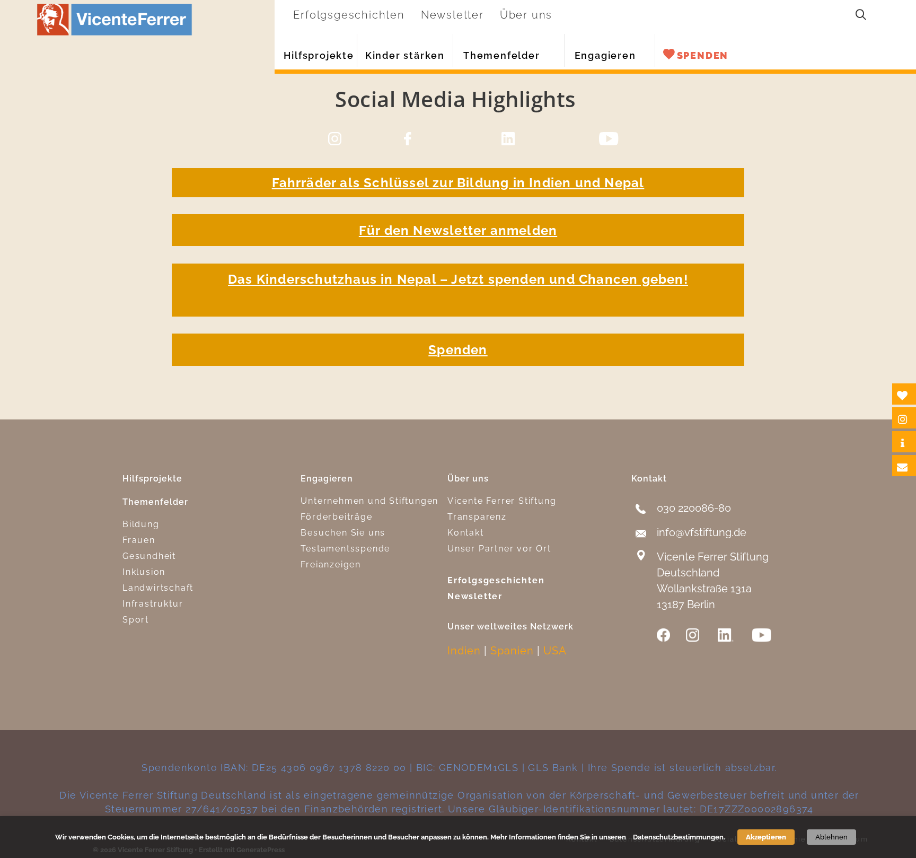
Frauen (138, 540)
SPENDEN (703, 55)
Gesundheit (149, 556)
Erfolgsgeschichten (495, 580)
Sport (135, 620)
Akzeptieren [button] (766, 837)
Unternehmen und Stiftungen (369, 501)
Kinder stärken (405, 55)
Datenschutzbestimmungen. (679, 837)
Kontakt (465, 533)
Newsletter (475, 596)
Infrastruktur (152, 604)
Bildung (141, 524)
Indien (464, 650)
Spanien (512, 650)
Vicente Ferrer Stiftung (501, 501)
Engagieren (605, 55)
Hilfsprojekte (319, 55)
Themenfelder (501, 55)
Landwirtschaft (157, 588)
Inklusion (143, 572)
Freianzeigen (331, 564)
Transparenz (477, 517)
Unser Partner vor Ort (499, 549)
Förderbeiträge (336, 517)
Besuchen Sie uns (343, 533)
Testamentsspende (345, 549)
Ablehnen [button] (831, 837)
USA (555, 650)
